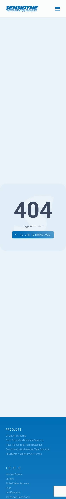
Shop (8, 488)
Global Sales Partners (17, 483)
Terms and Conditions (17, 497)
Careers (10, 478)
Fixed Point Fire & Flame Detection (24, 444)
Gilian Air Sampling (16, 435)
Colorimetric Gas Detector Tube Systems (27, 449)
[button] (57, 8)
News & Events (14, 474)
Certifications (13, 492)
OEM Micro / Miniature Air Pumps (24, 454)
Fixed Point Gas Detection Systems (24, 440)
